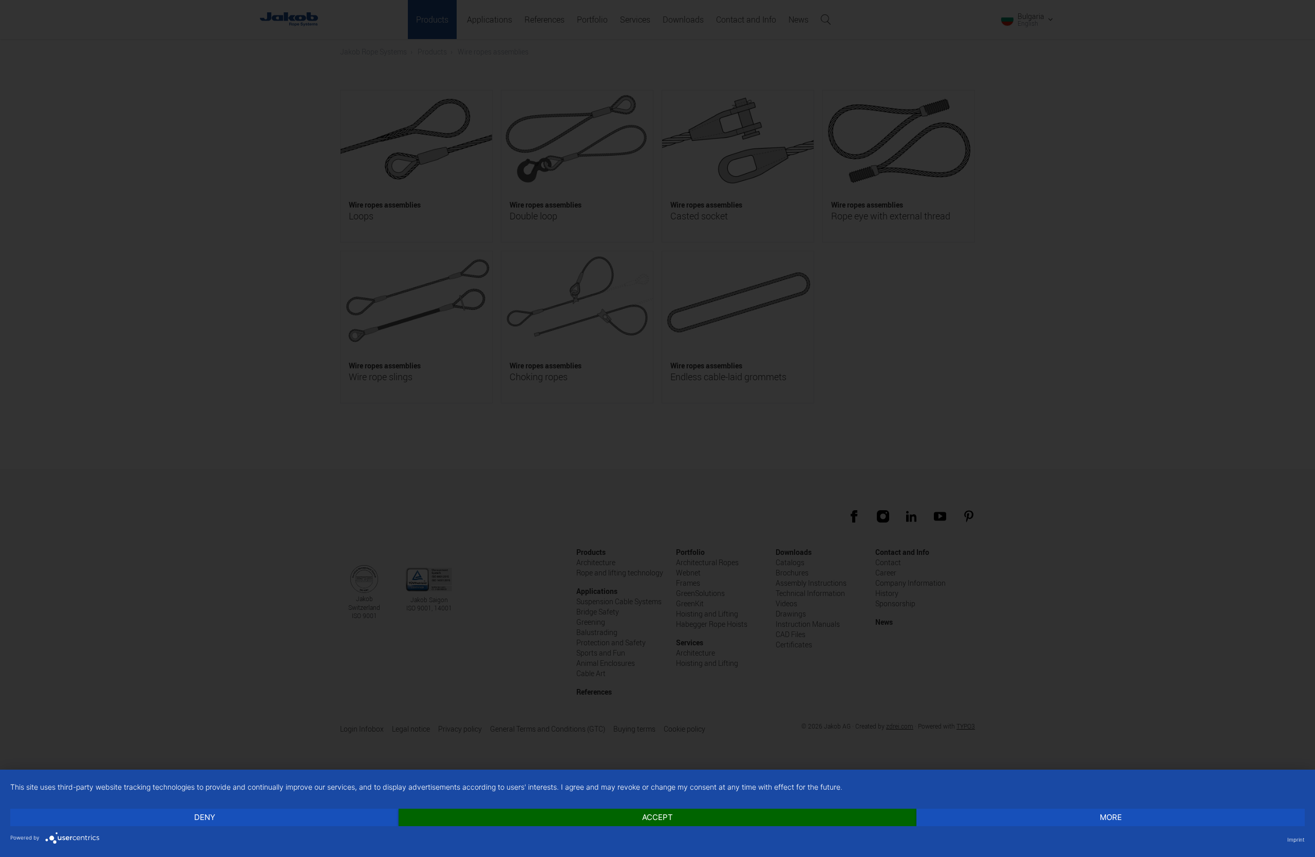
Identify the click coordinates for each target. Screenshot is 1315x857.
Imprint (1296, 839)
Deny (204, 817)
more (1111, 817)
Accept (657, 817)
